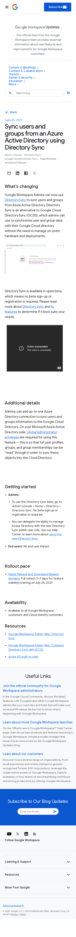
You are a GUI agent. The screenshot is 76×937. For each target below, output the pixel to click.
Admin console (13, 154)
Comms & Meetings (23, 67)
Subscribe (57, 7)
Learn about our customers (23, 754)
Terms (23, 914)
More (14, 84)
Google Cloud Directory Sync (21, 158)
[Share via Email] (9, 173)
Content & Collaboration (27, 71)
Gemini (15, 74)
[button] (38, 861)
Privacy (14, 914)
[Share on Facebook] (26, 173)
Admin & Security (22, 77)
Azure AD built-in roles (23, 657)
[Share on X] (34, 173)
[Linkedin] (26, 834)
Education (17, 81)
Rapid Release (48, 158)
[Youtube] (9, 834)
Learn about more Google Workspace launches (38, 722)
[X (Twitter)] (17, 834)
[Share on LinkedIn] (17, 173)
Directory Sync (33, 154)
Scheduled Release (15, 162)
